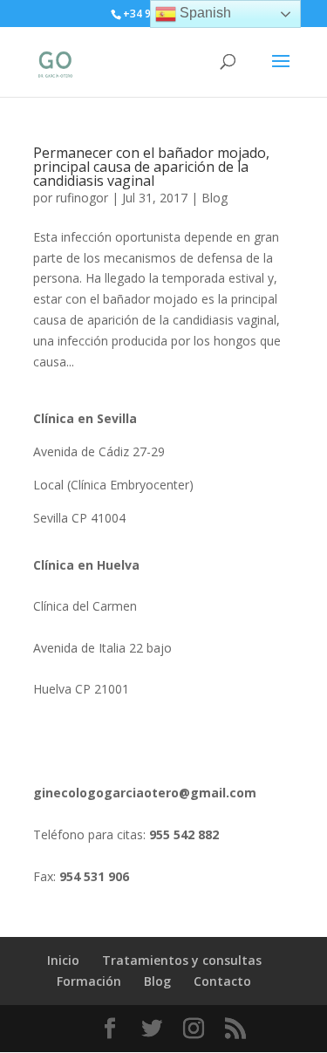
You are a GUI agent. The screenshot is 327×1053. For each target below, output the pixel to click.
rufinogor (82, 197)
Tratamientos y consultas (182, 960)
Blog (214, 197)
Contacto (222, 981)
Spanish (203, 12)
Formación (89, 981)
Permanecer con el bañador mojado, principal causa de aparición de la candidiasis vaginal (151, 166)
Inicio (63, 960)
